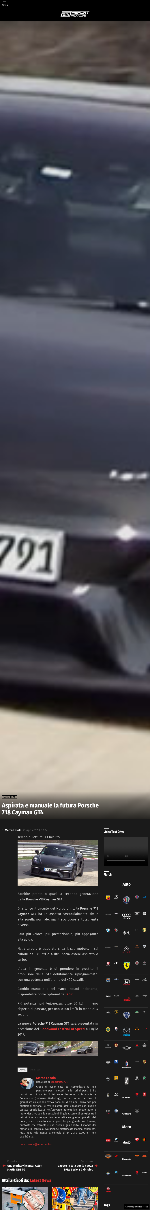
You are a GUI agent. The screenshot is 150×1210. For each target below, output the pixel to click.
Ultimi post (35, 1069)
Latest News (40, 1180)
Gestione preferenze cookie (136, 1207)
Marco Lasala (46, 1078)
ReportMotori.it (59, 1082)
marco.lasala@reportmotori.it (37, 1144)
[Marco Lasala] (27, 1088)
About (22, 1069)
